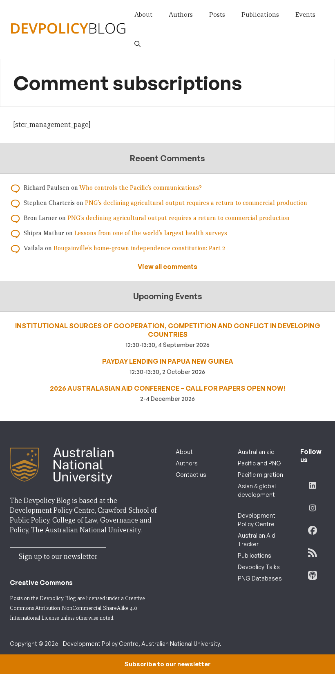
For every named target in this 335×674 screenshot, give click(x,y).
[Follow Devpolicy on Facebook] (313, 530)
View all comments (167, 266)
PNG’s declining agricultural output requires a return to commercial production (196, 203)
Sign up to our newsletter (58, 556)
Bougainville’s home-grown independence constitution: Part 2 (139, 248)
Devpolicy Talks (259, 566)
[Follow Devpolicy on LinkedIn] (313, 485)
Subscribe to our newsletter (167, 664)
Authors (181, 14)
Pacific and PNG (259, 463)
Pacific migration (260, 474)
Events (305, 14)
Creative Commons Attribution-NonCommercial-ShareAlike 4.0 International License (77, 608)
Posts (217, 14)
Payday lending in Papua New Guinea (167, 361)
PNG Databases (260, 578)
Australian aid (256, 451)
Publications (260, 14)
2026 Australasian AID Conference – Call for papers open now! (168, 388)
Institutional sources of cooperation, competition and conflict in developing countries (167, 330)
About (143, 14)
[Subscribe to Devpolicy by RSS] (313, 553)
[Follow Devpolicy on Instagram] (313, 508)
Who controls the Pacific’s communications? (140, 187)
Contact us (191, 474)
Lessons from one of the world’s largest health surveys (150, 233)
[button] (137, 44)
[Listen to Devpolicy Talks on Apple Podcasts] (313, 575)
